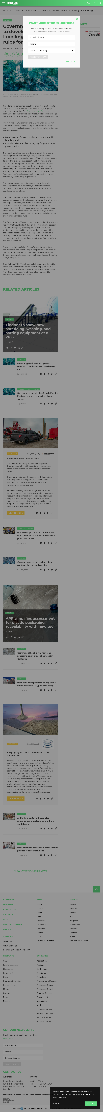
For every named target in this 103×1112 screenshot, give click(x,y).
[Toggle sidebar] (3, 3)
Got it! (91, 1103)
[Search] (100, 3)
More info (57, 1103)
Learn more (69, 61)
